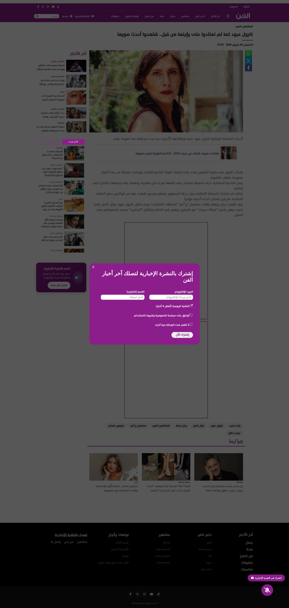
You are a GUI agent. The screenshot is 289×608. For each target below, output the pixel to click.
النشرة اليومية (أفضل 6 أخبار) (172, 306)
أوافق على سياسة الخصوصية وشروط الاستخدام (161, 315)
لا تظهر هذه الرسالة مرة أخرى (172, 325)
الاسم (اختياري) (135, 292)
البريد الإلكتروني (183, 292)
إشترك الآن (182, 334)
